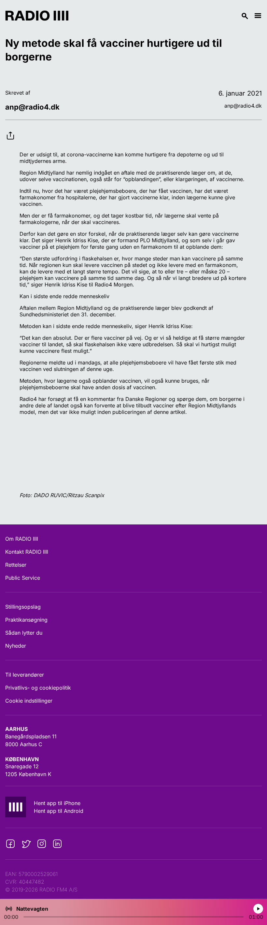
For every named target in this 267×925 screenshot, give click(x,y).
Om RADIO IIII (21, 538)
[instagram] (41, 844)
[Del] (10, 130)
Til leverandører (24, 674)
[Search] (161, 15)
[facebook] (10, 844)
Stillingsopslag (23, 606)
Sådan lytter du (23, 632)
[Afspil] (258, 908)
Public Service (22, 578)
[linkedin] (57, 844)
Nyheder (15, 645)
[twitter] (26, 844)
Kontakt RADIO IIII (26, 551)
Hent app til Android (58, 811)
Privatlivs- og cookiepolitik (38, 687)
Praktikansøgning (26, 619)
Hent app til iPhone (57, 803)
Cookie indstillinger (28, 700)
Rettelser (15, 565)
